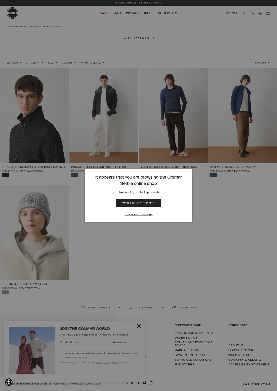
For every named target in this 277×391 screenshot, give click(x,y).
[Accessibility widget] (9, 382)
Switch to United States (138, 203)
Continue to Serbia (139, 214)
